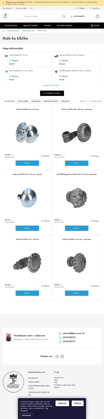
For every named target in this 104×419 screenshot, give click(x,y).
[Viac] (95, 26)
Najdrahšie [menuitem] (36, 101)
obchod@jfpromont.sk (73, 333)
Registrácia (96, 8)
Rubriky (56, 387)
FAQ (55, 382)
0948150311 (69, 341)
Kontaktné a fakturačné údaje (64, 385)
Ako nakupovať (7, 8)
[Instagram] (62, 356)
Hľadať (64, 16)
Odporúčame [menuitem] (9, 101)
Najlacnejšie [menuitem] (23, 101)
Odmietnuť (62, 403)
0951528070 (79, 16)
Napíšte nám (58, 378)
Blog (55, 380)
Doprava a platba (21, 8)
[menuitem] (12, 26)
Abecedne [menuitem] (65, 101)
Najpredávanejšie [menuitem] (51, 101)
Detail (27, 163)
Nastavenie (26, 415)
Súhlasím (77, 403)
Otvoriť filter (52, 93)
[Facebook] (57, 356)
